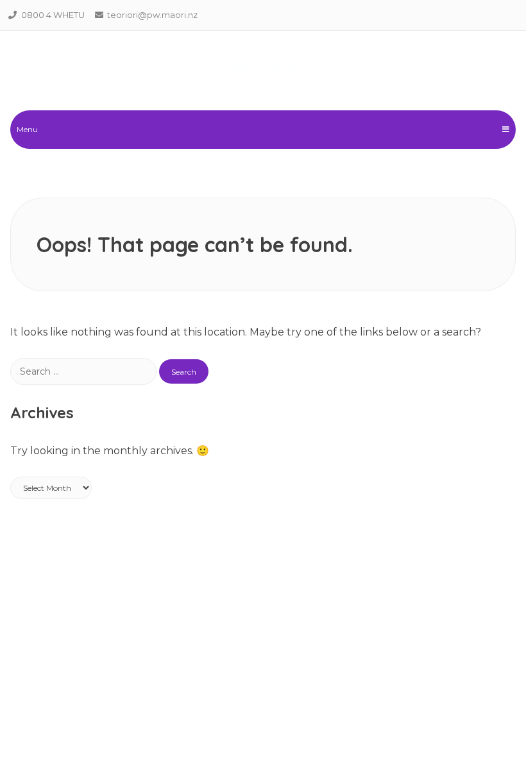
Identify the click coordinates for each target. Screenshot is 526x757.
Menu (27, 129)
